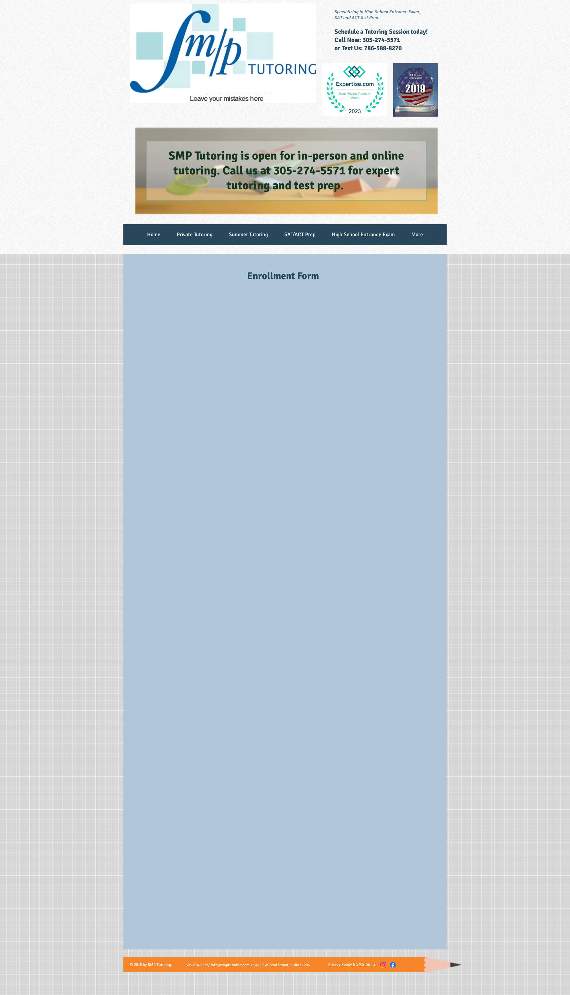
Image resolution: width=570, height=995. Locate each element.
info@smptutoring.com (230, 965)
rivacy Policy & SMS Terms (353, 964)
